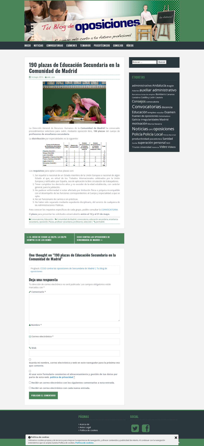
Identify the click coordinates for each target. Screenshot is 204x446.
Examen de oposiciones (145, 116)
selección (88, 222)
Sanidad (168, 138)
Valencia (155, 147)
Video (163, 147)
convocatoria (82, 219)
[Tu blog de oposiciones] (102, 20)
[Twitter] (135, 430)
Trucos (135, 146)
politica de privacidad (61, 377)
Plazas (51, 222)
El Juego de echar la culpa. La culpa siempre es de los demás (46, 238)
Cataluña (159, 97)
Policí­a (137, 134)
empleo (152, 112)
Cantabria (136, 97)
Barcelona (136, 94)
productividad (140, 138)
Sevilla (134, 143)
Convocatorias (54, 45)
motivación (139, 123)
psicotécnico (156, 138)
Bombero (161, 94)
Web (34, 347)
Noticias (38, 45)
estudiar (160, 112)
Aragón (170, 85)
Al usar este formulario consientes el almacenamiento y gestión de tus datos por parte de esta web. (73, 376)
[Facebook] (145, 430)
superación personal (152, 143)
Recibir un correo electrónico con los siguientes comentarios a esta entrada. (73, 382)
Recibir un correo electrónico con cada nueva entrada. (61, 388)
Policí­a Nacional (169, 135)
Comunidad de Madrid (66, 219)
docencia (167, 107)
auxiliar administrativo (157, 90)
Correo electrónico (42, 336)
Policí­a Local (153, 134)
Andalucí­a (159, 85)
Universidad (145, 147)
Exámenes (71, 45)
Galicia (136, 119)
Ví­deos (130, 45)
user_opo (51, 77)
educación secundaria (98, 219)
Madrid (163, 119)
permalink (99, 222)
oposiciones (163, 128)
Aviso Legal (85, 427)
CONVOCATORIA (109, 209)
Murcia (151, 124)
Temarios (85, 45)
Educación (48, 219)
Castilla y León (148, 97)
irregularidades (150, 119)
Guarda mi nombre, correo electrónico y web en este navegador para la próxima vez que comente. (74, 364)
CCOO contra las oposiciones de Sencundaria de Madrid (93, 238)
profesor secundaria (63, 222)
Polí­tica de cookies (89, 430)
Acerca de (84, 424)
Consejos (118, 45)
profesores (78, 222)
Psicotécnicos (102, 45)
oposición (43, 222)
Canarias (170, 94)
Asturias (135, 90)
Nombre (36, 324)
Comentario (38, 291)
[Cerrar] (176, 437)
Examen (169, 112)
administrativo (142, 85)
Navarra (158, 124)
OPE (151, 129)
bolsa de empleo (148, 94)
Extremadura (164, 116)
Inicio (27, 45)
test (168, 142)
